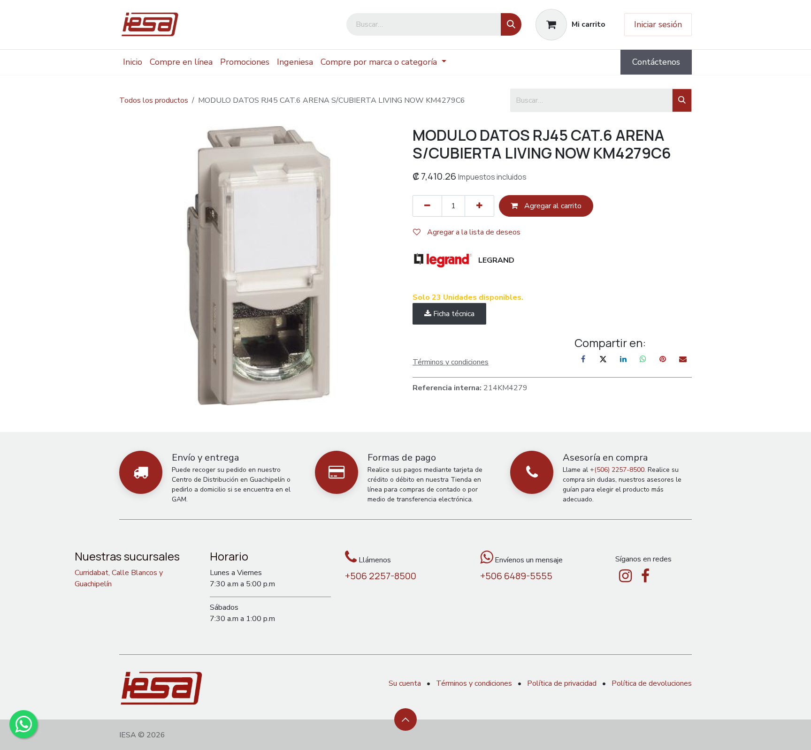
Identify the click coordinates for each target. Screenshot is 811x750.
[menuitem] (132, 62)
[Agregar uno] (479, 206)
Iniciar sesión (658, 24)
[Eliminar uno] (427, 206)
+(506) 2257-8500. (618, 469)
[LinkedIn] (623, 358)
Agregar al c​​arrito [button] (551, 206)
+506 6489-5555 (516, 575)
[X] (603, 358)
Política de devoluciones (652, 683)
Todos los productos (153, 100)
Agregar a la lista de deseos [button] (472, 232)
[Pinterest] (662, 358)
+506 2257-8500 (380, 575)
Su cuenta (405, 683)
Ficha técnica (452, 314)
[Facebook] (583, 358)
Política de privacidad (562, 683)
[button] (405, 719)
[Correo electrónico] (682, 358)
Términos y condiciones (474, 683)
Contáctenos (656, 62)
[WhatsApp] (642, 358)
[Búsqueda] (511, 24)
